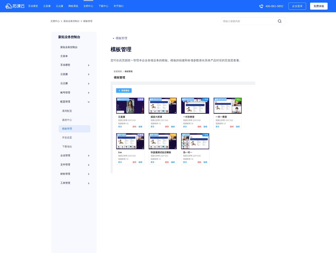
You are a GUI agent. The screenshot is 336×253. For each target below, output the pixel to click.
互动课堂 (33, 6)
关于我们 (118, 6)
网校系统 (73, 6)
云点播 (59, 6)
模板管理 (121, 38)
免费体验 (319, 6)
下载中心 (103, 6)
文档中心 (88, 6)
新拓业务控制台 (71, 21)
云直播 (47, 6)
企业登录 (297, 6)
